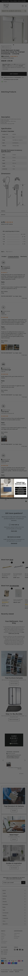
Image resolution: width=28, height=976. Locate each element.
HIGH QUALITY (21, 487)
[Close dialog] (26, 479)
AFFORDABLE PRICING (21, 493)
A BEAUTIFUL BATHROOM (20, 491)
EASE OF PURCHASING (21, 489)
